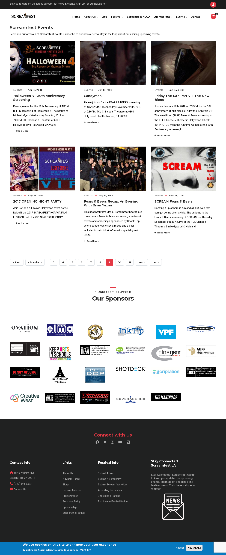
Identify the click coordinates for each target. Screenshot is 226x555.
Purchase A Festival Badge (113, 501)
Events (181, 16)
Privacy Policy (70, 495)
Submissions (162, 16)
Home (76, 16)
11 (131, 262)
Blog (105, 16)
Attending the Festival (110, 490)
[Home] (23, 16)
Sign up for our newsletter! (91, 3)
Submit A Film (106, 473)
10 (121, 262)
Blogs (66, 484)
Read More (21, 131)
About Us (90, 16)
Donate (195, 16)
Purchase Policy (71, 501)
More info (85, 549)
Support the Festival (74, 512)
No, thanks (194, 547)
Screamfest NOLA (138, 16)
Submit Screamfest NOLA (112, 484)
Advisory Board (71, 478)
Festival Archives (72, 490)
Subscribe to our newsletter (80, 34)
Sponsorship (70, 507)
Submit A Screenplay (109, 478)
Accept (180, 547)
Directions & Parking (109, 495)
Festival (116, 16)
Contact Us (20, 489)
